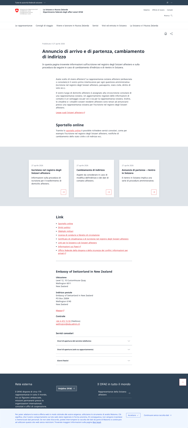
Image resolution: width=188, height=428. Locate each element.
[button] (23, 25)
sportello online (73, 130)
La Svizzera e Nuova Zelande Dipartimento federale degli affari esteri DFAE (63, 10)
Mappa (59, 310)
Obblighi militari (65, 231)
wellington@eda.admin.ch (68, 324)
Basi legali (97, 422)
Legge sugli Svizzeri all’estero (69, 112)
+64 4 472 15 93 (63, 321)
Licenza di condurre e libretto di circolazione (79, 235)
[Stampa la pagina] (165, 33)
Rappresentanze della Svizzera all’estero (112, 393)
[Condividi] (171, 33)
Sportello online (65, 223)
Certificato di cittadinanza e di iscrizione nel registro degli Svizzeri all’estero (93, 239)
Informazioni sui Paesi (68, 246)
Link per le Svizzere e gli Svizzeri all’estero (77, 242)
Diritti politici (64, 227)
